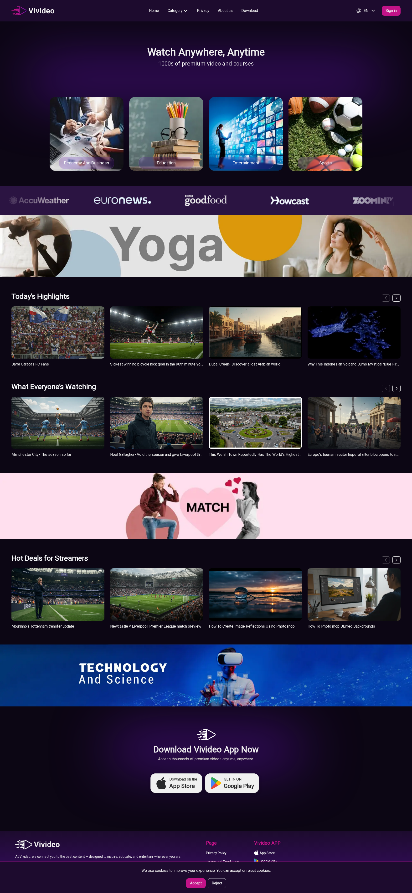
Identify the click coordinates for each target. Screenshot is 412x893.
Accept (196, 883)
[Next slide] (396, 298)
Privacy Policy (216, 853)
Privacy (203, 10)
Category (175, 10)
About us (225, 10)
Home (154, 10)
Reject (217, 883)
